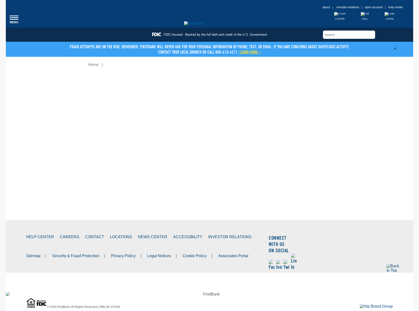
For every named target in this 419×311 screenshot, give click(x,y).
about (326, 7)
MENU (14, 19)
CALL (365, 18)
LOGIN (390, 18)
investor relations (348, 7)
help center (395, 7)
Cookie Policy (195, 256)
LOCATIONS (121, 237)
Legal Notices (159, 256)
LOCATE (340, 18)
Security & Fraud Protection (75, 256)
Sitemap (33, 256)
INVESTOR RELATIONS (229, 237)
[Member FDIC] (42, 307)
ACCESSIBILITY (187, 237)
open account (374, 7)
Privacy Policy (123, 256)
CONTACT (94, 237)
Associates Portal (233, 256)
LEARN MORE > (250, 52)
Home (93, 65)
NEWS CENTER (152, 237)
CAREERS (69, 237)
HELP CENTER (40, 237)
